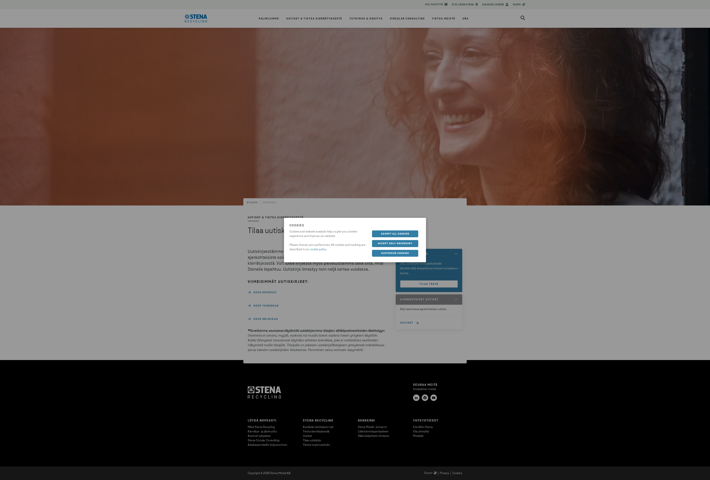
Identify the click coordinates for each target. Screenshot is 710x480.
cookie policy (318, 249)
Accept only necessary (395, 243)
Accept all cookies (395, 234)
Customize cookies (395, 253)
